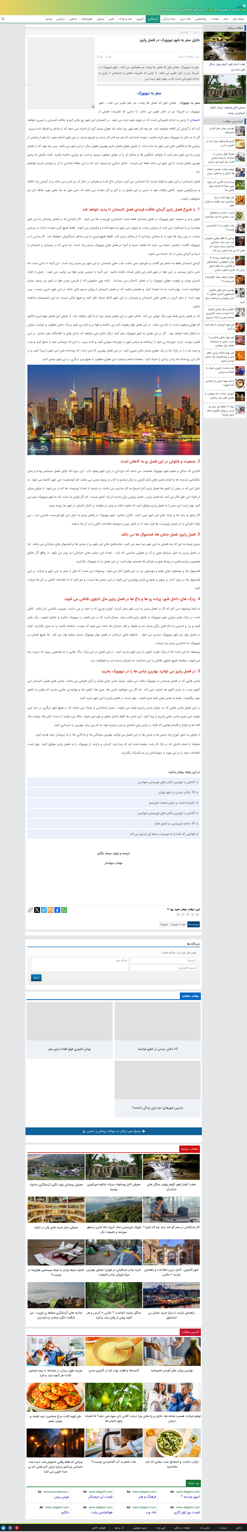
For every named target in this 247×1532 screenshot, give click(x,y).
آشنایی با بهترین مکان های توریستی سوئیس (166, 782)
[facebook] (10, 1527)
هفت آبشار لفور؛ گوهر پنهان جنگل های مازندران (227, 67)
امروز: (243, 10)
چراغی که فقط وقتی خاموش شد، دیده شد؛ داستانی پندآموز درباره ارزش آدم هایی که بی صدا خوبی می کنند (55, 1467)
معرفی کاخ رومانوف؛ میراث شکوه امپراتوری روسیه (227, 110)
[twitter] (3, 1527)
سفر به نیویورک (178, 924)
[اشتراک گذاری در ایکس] (37, 910)
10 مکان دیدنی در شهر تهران (177, 792)
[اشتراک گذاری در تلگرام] (44, 910)
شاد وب (150, 1512)
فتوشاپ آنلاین (98, 1528)
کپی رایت (160, 1528)
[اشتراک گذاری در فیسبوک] (57, 910)
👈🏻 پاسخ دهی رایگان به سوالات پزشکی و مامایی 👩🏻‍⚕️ (113, 1131)
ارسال (36, 977)
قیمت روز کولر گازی (187, 1512)
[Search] (3, 18)
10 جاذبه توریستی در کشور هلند (174, 823)
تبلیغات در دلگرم (182, 1528)
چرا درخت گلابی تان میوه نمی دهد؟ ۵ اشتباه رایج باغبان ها (113, 1418)
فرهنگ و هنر (147, 1496)
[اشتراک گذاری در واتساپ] (64, 910)
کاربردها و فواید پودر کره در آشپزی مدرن (114, 1370)
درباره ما (223, 1528)
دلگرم (65, 1512)
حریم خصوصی (140, 1528)
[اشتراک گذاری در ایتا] (50, 910)
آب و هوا (119, 1528)
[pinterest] (16, 1527)
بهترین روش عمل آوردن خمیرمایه (172, 1370)
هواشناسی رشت (102, 1512)
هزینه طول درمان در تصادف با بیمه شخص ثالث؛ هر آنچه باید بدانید (55, 1373)
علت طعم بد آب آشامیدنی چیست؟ (113, 1461)
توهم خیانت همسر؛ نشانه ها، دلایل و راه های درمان (172, 1418)
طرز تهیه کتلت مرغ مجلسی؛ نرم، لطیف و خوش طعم (55, 1418)
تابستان (194, 120)
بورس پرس (61, 1496)
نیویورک (164, 924)
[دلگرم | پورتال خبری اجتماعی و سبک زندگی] (241, 7)
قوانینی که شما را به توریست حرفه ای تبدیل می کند (162, 834)
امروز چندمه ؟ (190, 1496)
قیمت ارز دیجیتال (100, 1496)
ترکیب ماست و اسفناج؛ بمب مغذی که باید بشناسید (172, 1464)
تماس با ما (205, 1528)
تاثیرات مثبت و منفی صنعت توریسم (172, 802)
